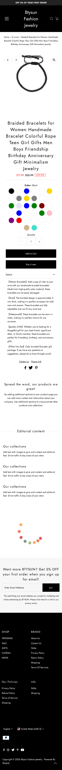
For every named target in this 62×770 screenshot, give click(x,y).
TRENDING (7, 638)
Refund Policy (8, 693)
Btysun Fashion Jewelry (31, 18)
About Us (35, 638)
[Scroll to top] (55, 763)
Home (6, 37)
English (6, 729)
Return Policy (37, 657)
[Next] (16, 60)
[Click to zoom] (54, 60)
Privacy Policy (37, 653)
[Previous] (8, 60)
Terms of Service (10, 698)
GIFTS (4, 648)
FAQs (33, 648)
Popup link (36, 362)
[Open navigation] (9, 18)
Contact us (24, 362)
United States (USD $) (31, 729)
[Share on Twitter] (31, 368)
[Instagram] (8, 750)
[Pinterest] (17, 750)
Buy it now (31, 264)
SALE (4, 643)
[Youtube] (22, 750)
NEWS (5, 657)
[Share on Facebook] (25, 368)
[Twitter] (13, 750)
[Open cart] (57, 19)
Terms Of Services (39, 667)
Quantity (31, 234)
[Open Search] (51, 18)
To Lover (15, 37)
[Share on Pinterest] (36, 368)
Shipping (35, 662)
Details (9, 274)
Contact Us (36, 643)
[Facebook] (3, 750)
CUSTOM (6, 653)
